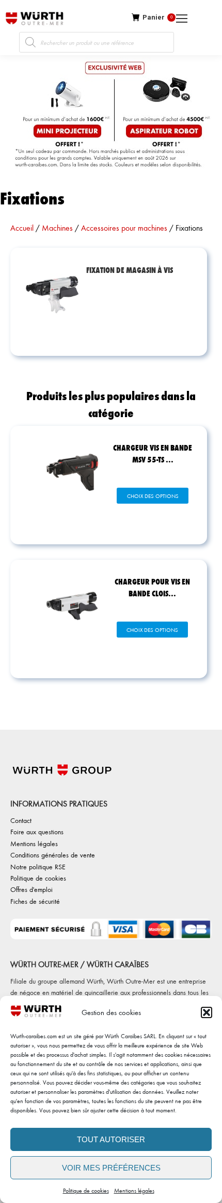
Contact (20, 820)
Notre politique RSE (38, 866)
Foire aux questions (37, 831)
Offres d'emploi (31, 889)
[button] (206, 1012)
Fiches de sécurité (35, 901)
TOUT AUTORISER (111, 1139)
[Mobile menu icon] (218, 18)
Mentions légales (134, 1190)
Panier (157, 17)
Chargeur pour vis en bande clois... (152, 587)
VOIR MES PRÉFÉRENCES (111, 1167)
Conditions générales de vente (52, 854)
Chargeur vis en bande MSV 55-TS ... (152, 453)
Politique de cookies (86, 1190)
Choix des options (153, 496)
